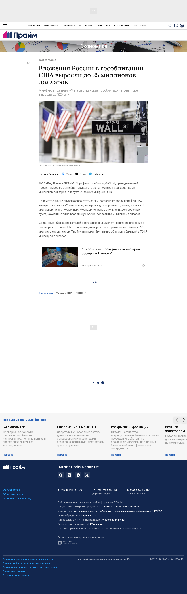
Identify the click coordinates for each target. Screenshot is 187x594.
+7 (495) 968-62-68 (104, 491)
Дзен (83, 173)
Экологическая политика (16, 575)
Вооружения (121, 25)
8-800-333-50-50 (138, 491)
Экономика (51, 25)
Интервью (140, 25)
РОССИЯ (81, 292)
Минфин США (64, 292)
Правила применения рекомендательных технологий (30, 567)
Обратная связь (13, 494)
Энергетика (86, 25)
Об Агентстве (11, 489)
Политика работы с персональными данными (26, 563)
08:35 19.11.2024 (47, 60)
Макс (69, 173)
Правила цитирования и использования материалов (30, 559)
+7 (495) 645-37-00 (70, 489)
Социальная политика (14, 571)
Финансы (104, 25)
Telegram (98, 173)
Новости (34, 25)
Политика (69, 25)
